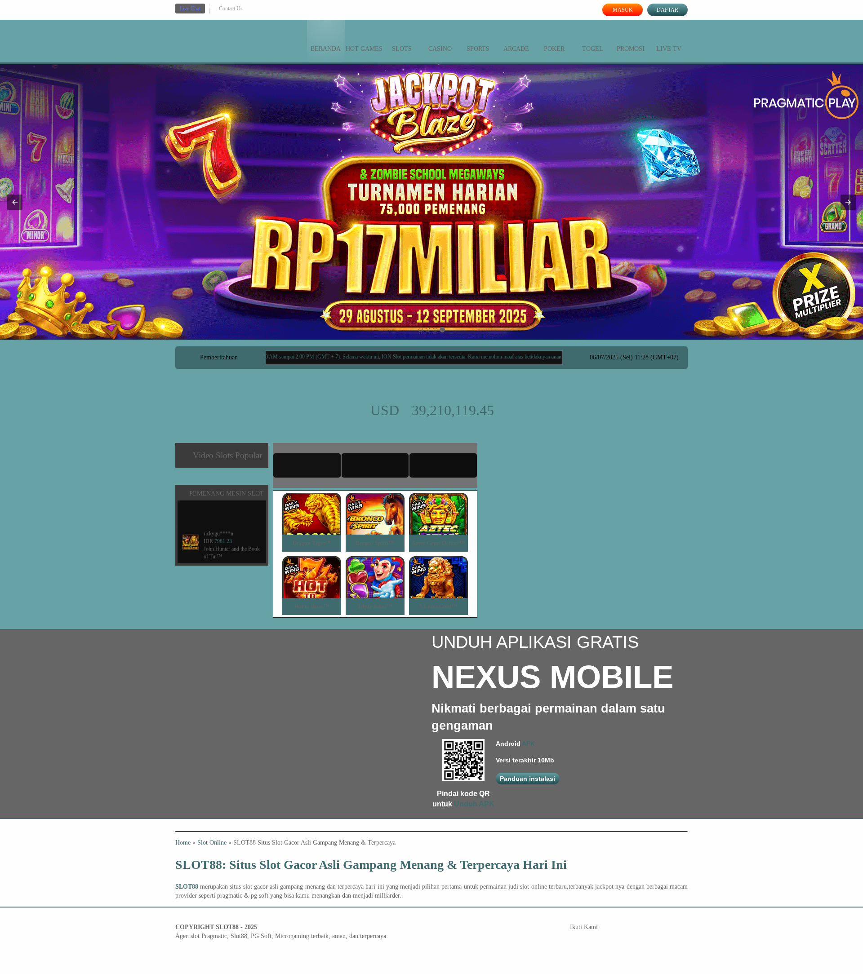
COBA (311, 503)
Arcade (516, 48)
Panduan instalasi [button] (527, 778)
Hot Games (364, 48)
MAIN (311, 523)
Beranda (326, 48)
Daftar (667, 10)
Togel (592, 48)
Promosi (631, 48)
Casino (440, 48)
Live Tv (668, 48)
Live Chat (190, 8)
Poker (554, 48)
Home (183, 842)
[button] (14, 202)
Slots (402, 48)
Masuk (623, 10)
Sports (478, 48)
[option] (420, 330)
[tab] (307, 465)
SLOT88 (186, 886)
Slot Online (212, 842)
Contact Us (231, 8)
